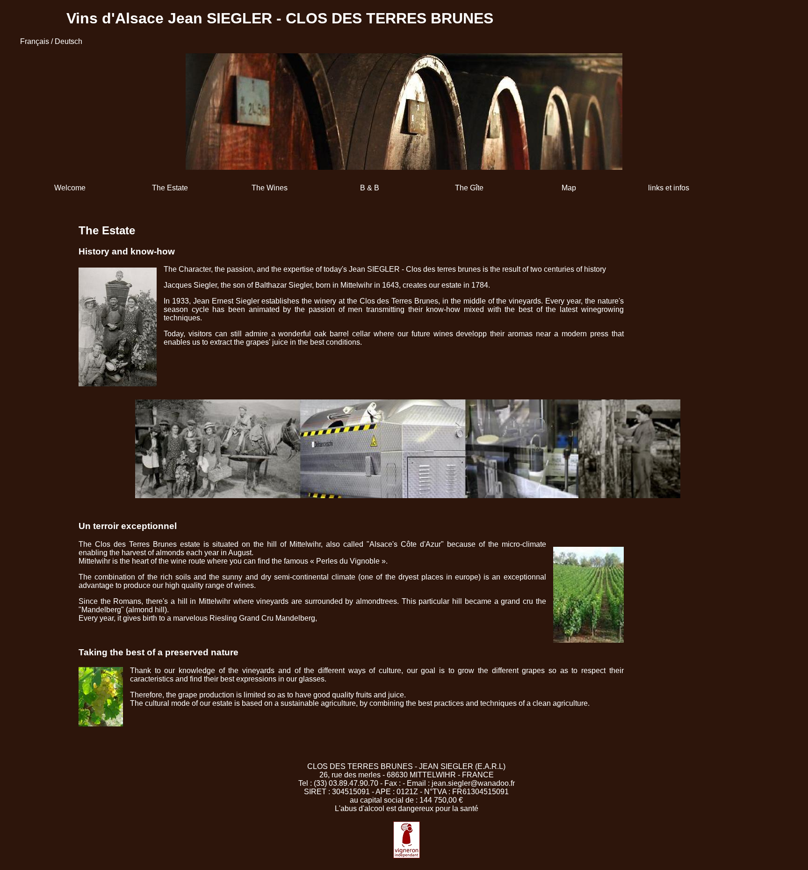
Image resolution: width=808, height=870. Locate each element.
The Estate (170, 188)
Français (34, 41)
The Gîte (469, 188)
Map (569, 188)
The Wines (270, 188)
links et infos (668, 188)
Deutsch (68, 41)
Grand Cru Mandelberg (277, 618)
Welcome (70, 188)
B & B (369, 188)
